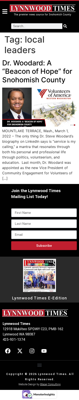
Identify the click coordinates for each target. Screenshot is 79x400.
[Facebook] (7, 350)
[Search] (65, 26)
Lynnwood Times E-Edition (39, 298)
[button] (39, 365)
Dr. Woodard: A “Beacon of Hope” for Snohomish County (37, 71)
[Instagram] (31, 350)
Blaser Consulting (50, 384)
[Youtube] (43, 350)
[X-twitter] (19, 350)
